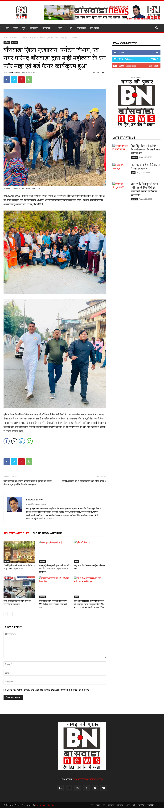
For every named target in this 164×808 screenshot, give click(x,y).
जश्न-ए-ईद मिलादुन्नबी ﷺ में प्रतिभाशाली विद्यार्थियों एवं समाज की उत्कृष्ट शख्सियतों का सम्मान (54, 568)
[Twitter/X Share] (14, 441)
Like (156, 52)
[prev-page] (6, 614)
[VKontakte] (103, 788)
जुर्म (23, 28)
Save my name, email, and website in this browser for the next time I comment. (48, 689)
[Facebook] (7, 79)
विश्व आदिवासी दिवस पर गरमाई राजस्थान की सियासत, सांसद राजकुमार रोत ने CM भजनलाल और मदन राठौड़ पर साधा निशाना (89, 604)
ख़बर (15, 28)
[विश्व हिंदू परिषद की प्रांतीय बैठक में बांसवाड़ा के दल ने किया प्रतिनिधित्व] (19, 552)
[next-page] (11, 614)
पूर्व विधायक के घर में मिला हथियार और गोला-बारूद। (84, 481)
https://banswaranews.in (36, 504)
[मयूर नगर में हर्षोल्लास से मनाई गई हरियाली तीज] (90, 552)
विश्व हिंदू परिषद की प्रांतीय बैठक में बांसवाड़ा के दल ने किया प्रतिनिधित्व (145, 149)
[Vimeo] (95, 788)
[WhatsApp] (29, 79)
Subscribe (153, 66)
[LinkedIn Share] (22, 441)
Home (6, 37)
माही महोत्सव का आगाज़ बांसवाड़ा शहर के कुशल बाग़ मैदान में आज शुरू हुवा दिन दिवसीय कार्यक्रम (28, 483)
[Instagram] (77, 788)
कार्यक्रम (34, 28)
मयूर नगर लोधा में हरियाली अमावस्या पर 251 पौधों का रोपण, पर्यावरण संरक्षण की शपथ (53, 604)
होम (7, 28)
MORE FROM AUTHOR (47, 533)
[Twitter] (14, 79)
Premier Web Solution (45, 805)
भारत (60, 28)
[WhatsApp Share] (30, 441)
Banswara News (13, 72)
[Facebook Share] (7, 441)
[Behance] (60, 788)
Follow (154, 59)
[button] (156, 28)
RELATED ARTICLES (16, 533)
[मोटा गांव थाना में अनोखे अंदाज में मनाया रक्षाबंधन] (120, 171)
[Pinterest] (21, 79)
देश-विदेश (94, 28)
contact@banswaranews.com (88, 778)
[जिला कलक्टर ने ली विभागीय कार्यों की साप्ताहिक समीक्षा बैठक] (19, 587)
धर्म (71, 28)
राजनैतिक (81, 28)
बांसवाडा (46, 28)
